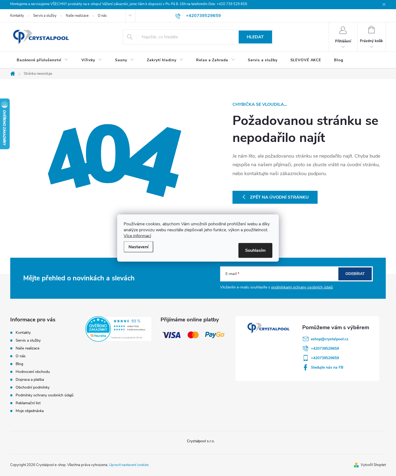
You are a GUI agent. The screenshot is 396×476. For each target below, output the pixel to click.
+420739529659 (325, 348)
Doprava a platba (30, 379)
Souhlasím (255, 250)
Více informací (137, 236)
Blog (19, 363)
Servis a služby (45, 15)
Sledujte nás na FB (327, 367)
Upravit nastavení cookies (129, 465)
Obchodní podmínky (33, 387)
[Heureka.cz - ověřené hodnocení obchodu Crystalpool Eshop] (118, 329)
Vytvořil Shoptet (373, 465)
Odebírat (355, 273)
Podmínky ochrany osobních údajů (45, 395)
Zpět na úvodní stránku (279, 197)
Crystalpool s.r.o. (201, 441)
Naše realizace (77, 15)
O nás (102, 15)
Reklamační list (28, 403)
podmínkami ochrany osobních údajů (302, 287)
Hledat (255, 37)
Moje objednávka (30, 410)
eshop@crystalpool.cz (329, 339)
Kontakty (17, 15)
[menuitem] (42, 60)
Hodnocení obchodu (33, 371)
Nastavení (138, 247)
